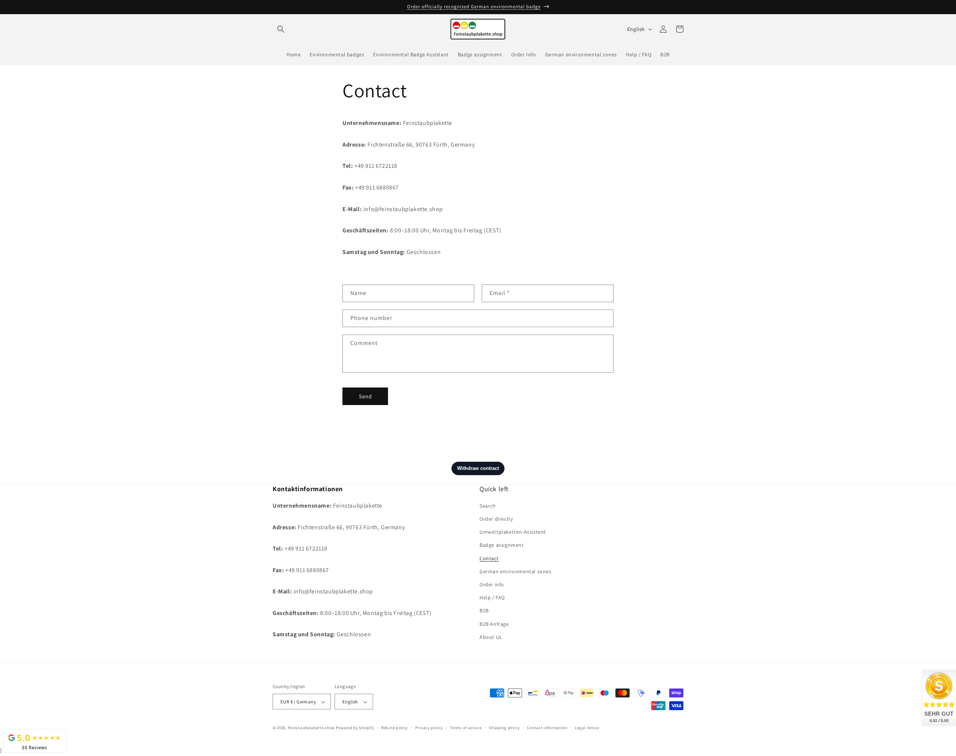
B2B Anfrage (494, 624)
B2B (484, 611)
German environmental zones (515, 571)
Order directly (496, 518)
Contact (489, 558)
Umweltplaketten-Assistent (512, 532)
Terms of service (465, 728)
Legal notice (587, 728)
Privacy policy (429, 728)
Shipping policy (504, 728)
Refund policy (394, 728)
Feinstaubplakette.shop (311, 728)
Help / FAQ (492, 598)
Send (365, 395)
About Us (490, 637)
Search (487, 505)
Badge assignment (501, 545)
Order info (491, 584)
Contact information (547, 728)
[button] (281, 29)
